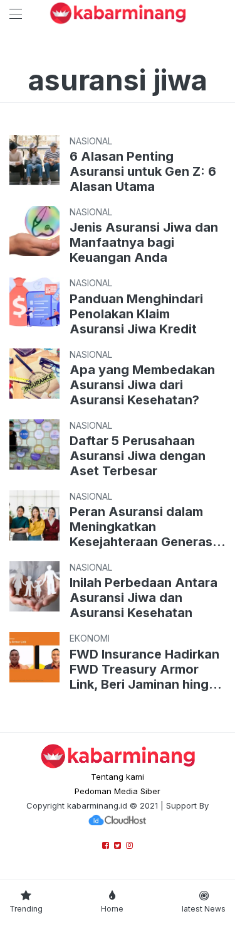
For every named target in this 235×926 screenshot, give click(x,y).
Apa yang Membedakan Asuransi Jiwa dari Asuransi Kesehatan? (142, 384)
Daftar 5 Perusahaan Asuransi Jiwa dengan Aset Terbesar (138, 455)
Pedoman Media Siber (117, 791)
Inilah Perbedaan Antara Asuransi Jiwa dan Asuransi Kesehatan (143, 597)
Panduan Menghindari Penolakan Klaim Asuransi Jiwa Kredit (136, 313)
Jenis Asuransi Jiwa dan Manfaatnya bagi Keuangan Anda (144, 242)
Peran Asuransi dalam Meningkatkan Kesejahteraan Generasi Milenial (143, 526)
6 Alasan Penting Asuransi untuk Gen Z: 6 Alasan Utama (143, 171)
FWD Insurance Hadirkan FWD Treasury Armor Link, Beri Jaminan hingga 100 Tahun (147, 669)
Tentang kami (117, 777)
